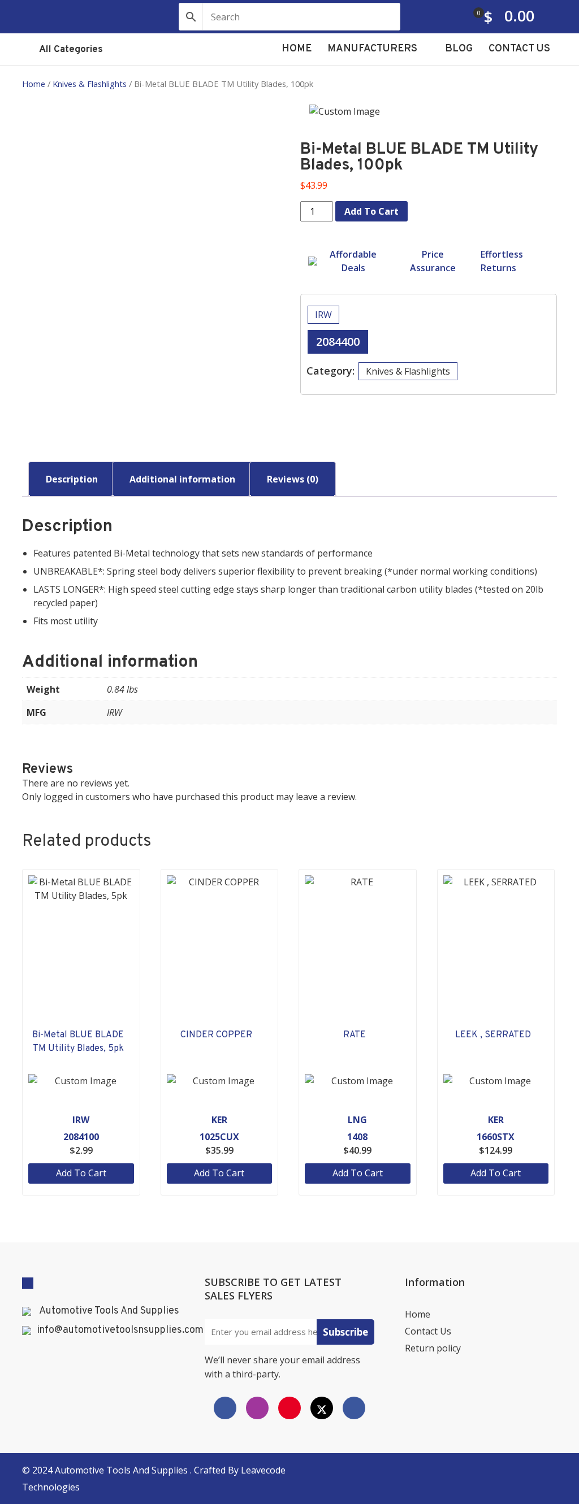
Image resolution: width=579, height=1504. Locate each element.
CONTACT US (519, 48)
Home (33, 83)
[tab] (71, 479)
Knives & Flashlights (90, 83)
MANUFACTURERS (373, 48)
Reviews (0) (292, 479)
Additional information (182, 479)
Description (72, 479)
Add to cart (371, 211)
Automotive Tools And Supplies (109, 1311)
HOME (297, 48)
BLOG (459, 48)
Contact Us (428, 1331)
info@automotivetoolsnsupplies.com (120, 1330)
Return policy (433, 1348)
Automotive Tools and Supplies (122, 1470)
